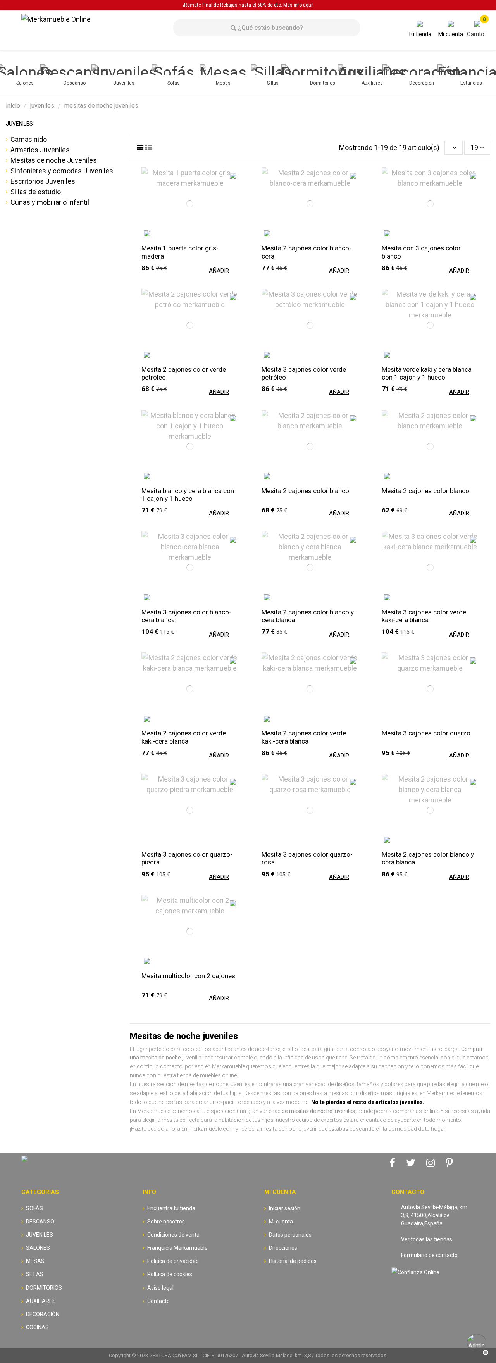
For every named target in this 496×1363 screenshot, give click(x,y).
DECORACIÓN (42, 1314)
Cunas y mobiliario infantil (49, 202)
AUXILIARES (41, 1301)
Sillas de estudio (35, 192)
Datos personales (290, 1235)
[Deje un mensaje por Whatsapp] (476, 1343)
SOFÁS (34, 1208)
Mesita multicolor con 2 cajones (188, 976)
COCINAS (37, 1327)
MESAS (35, 1261)
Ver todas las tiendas (426, 1239)
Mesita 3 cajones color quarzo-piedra (186, 858)
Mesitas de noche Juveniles (53, 160)
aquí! (308, 5)
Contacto (158, 1301)
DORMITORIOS (44, 1288)
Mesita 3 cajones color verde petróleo (304, 373)
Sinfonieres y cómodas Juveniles (61, 171)
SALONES (38, 1248)
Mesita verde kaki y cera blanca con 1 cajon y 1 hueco (427, 373)
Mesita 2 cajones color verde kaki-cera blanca (183, 737)
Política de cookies (169, 1274)
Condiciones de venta (173, 1235)
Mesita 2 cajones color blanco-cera (306, 252)
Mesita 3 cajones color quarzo (426, 733)
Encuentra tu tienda (171, 1208)
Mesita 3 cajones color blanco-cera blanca (186, 616)
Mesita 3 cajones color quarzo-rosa (307, 858)
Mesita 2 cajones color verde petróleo (183, 373)
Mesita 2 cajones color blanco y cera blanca (308, 616)
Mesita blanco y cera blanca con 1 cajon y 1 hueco (187, 494)
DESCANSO (40, 1221)
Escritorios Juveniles (42, 181)
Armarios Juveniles (40, 150)
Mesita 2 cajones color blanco (305, 491)
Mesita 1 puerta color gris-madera (180, 252)
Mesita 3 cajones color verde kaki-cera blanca (424, 616)
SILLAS (34, 1274)
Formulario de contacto (429, 1255)
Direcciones (283, 1248)
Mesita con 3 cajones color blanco (421, 252)
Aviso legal (160, 1288)
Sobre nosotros (166, 1221)
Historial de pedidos (293, 1261)
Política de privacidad (173, 1261)
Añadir (219, 270)
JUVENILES (19, 124)
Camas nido (28, 139)
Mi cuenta (281, 1221)
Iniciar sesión (284, 1208)
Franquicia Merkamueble (177, 1248)
